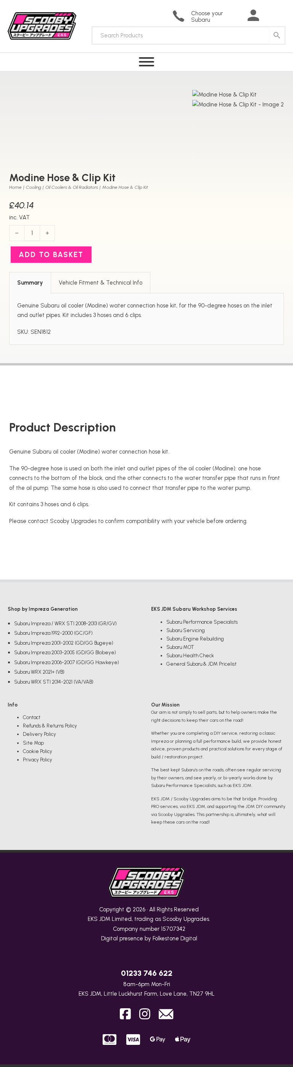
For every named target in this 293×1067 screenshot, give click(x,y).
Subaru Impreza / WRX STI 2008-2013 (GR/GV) (65, 623)
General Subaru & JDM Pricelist (201, 664)
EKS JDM (99, 919)
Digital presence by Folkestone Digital (149, 938)
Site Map (33, 743)
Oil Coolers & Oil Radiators (71, 187)
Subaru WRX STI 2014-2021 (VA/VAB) (53, 682)
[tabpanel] (146, 319)
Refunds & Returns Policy (50, 726)
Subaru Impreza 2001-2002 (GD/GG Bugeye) (63, 643)
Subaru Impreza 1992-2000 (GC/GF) (53, 633)
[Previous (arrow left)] (13, 534)
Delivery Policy (39, 734)
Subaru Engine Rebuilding (195, 639)
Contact (31, 717)
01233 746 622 (146, 973)
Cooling (33, 187)
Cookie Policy (37, 751)
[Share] (251, 8)
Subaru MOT (180, 647)
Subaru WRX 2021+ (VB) (39, 672)
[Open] (146, 62)
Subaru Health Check (190, 655)
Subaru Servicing (185, 630)
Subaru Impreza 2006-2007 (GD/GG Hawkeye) (66, 662)
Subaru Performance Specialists (202, 622)
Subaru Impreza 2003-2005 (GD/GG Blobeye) (65, 652)
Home (15, 187)
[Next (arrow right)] (279, 534)
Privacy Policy (37, 760)
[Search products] (277, 35)
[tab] (30, 282)
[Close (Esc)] (267, 8)
